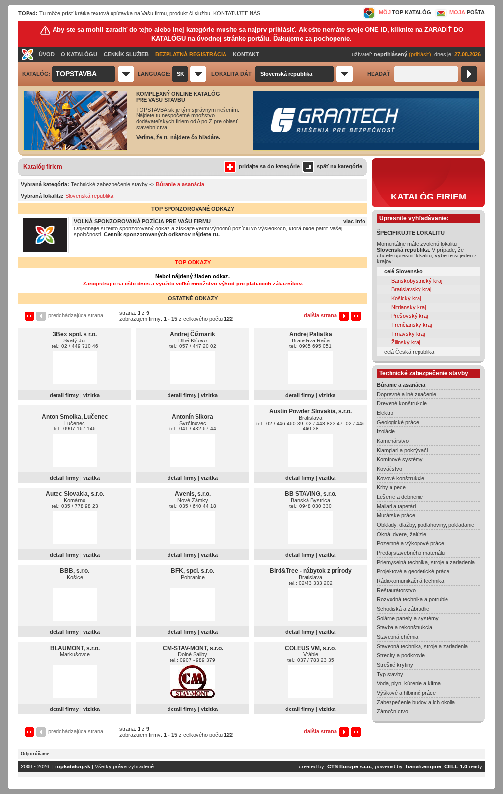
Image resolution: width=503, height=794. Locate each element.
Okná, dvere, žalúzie (401, 534)
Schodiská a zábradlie (403, 609)
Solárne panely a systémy (408, 618)
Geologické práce (398, 422)
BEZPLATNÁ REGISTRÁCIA (190, 54)
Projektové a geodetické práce (413, 571)
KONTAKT (246, 54)
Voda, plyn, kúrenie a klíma (409, 683)
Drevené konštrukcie (402, 403)
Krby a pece (391, 487)
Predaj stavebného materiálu (411, 553)
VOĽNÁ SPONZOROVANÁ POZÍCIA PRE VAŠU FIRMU (142, 221)
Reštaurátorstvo (396, 590)
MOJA (467, 12)
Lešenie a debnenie (400, 497)
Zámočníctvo (392, 711)
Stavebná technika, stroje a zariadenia (422, 646)
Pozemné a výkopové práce (410, 543)
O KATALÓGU (79, 54)
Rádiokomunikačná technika (410, 581)
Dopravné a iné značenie (406, 394)
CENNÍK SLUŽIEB (126, 54)
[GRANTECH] (366, 149)
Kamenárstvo (393, 441)
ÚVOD (47, 54)
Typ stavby (390, 674)
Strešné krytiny (395, 665)
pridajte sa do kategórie (269, 166)
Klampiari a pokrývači (402, 450)
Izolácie (386, 431)
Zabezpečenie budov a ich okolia (416, 702)
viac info (354, 221)
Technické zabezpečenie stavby (109, 184)
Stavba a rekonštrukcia (404, 627)
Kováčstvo (389, 469)
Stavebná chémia (397, 637)
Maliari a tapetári (396, 506)
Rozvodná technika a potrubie (412, 599)
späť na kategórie (339, 166)
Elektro (385, 413)
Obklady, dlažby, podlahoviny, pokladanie (425, 525)
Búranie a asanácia (401, 385)
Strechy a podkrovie (401, 655)
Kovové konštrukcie (400, 478)
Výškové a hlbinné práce (406, 693)
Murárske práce (396, 515)
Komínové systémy (400, 459)
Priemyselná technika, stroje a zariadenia (426, 562)
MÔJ (405, 12)
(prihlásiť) (420, 54)
